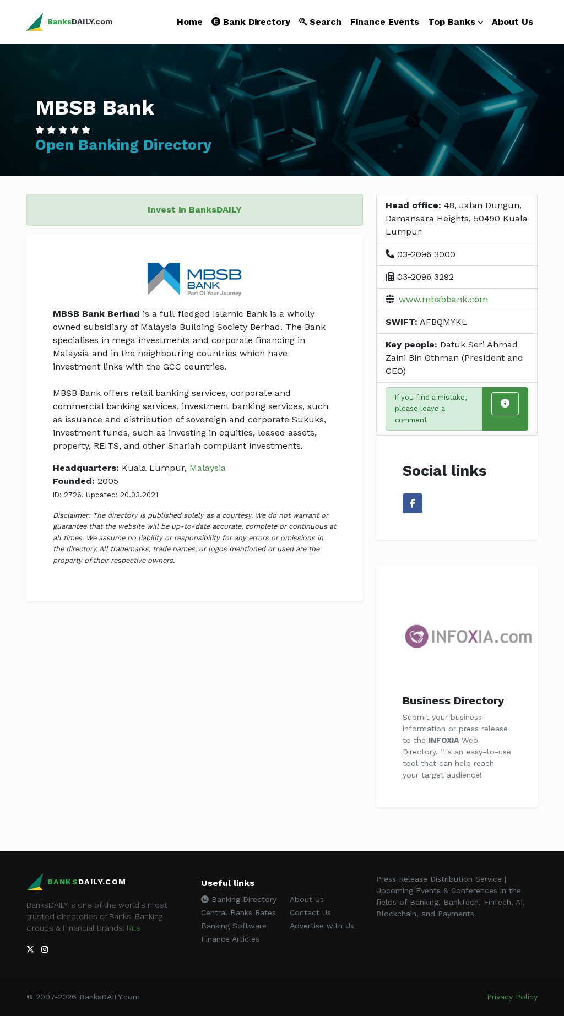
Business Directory (453, 700)
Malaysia (207, 468)
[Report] (505, 403)
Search (324, 22)
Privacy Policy (512, 996)
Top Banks (451, 22)
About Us (512, 22)
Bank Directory (255, 22)
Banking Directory (242, 899)
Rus (133, 927)
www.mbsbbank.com (443, 299)
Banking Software (234, 925)
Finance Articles (230, 938)
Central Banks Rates (238, 912)
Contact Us (310, 912)
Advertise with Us (322, 925)
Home (190, 22)
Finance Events (384, 22)
